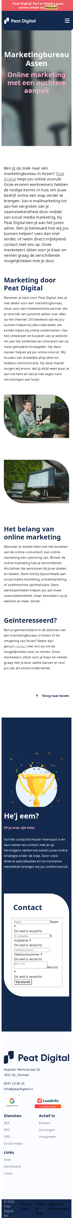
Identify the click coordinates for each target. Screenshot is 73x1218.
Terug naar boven (55, 696)
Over (7, 1159)
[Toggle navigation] (67, 20)
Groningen (47, 1130)
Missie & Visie (40, 1208)
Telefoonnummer (28, 954)
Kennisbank (12, 1166)
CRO (7, 1136)
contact (20, 646)
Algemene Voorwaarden (59, 1206)
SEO (7, 1130)
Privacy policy (26, 1206)
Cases (8, 1173)
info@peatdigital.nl (18, 1089)
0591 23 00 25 (14, 1083)
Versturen (23, 982)
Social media (13, 1143)
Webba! (51, 7)
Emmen (44, 1123)
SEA (6, 1123)
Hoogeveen (47, 1136)
